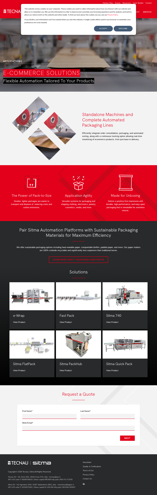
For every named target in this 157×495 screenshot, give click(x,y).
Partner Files (108, 3)
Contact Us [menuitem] (87, 479)
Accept (103, 28)
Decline (123, 28)
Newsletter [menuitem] (87, 462)
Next (127, 438)
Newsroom (127, 3)
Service (147, 12)
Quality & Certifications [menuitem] (92, 466)
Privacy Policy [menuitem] (88, 475)
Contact (149, 3)
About (136, 12)
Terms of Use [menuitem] (88, 470)
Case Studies (138, 3)
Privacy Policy (112, 15)
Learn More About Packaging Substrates (78, 259)
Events (117, 3)
